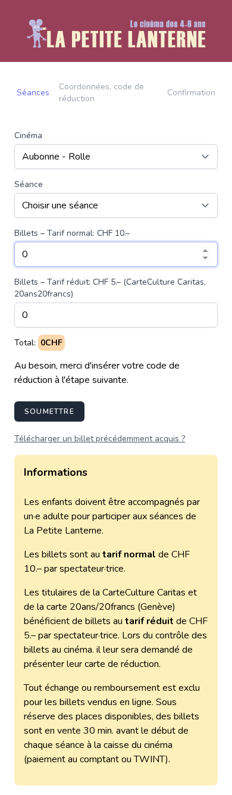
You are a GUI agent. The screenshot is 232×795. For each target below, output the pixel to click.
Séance (28, 184)
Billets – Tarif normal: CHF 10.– (72, 233)
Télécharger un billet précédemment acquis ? (99, 438)
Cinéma (28, 135)
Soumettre (49, 411)
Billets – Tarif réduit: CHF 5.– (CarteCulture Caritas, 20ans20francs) (110, 288)
